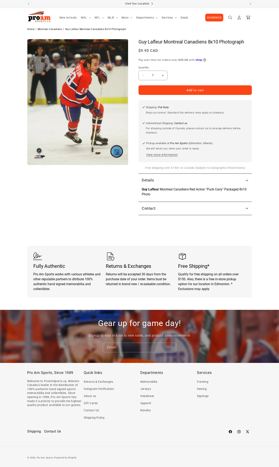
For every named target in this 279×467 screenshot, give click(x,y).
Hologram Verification (99, 388)
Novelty (145, 410)
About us (90, 396)
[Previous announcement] (28, 4)
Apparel (145, 403)
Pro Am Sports (45, 457)
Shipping (34, 431)
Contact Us (91, 410)
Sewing (202, 388)
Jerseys (145, 388)
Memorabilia (148, 381)
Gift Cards (91, 403)
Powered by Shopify (65, 457)
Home (30, 29)
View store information (162, 154)
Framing (202, 381)
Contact (148, 208)
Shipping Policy (94, 417)
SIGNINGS (214, 17)
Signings (203, 396)
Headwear (147, 396)
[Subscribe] (171, 347)
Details (148, 180)
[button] (86, 17)
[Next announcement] (250, 4)
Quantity (143, 67)
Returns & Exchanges (98, 381)
